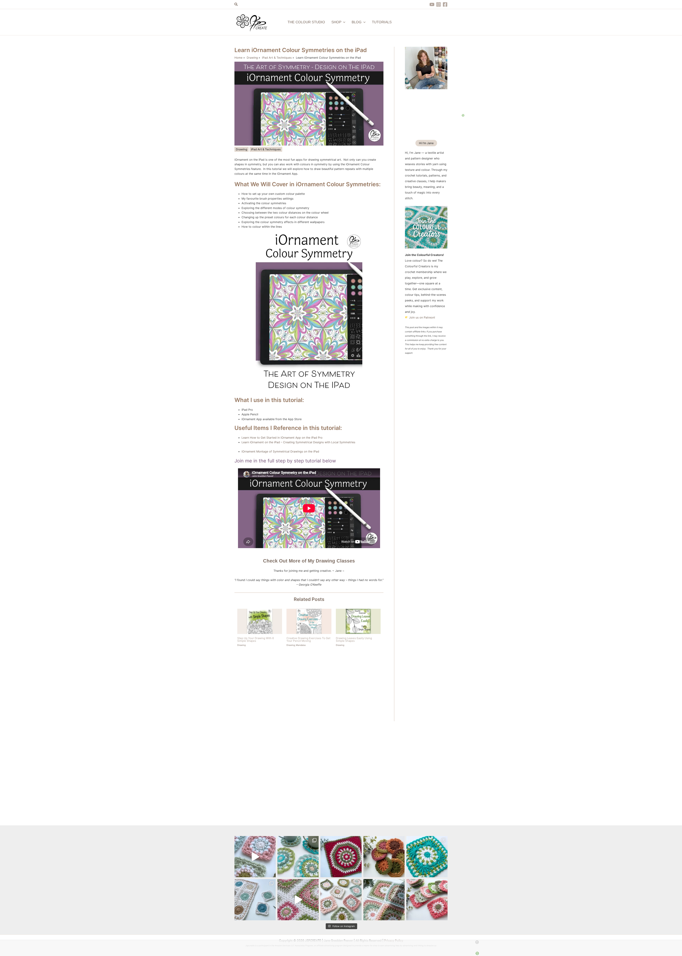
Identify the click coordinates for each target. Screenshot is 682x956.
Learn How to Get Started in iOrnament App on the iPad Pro (282, 437)
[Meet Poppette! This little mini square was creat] (341, 899)
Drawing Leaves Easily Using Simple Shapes (354, 639)
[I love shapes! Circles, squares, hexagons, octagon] (341, 856)
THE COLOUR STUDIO (306, 22)
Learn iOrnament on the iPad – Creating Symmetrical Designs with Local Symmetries (298, 442)
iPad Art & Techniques (266, 149)
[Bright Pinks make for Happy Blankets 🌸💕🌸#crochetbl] (298, 899)
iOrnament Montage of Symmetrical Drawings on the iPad (280, 451)
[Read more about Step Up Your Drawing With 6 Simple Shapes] (259, 621)
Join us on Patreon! (422, 317)
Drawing (241, 149)
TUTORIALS (382, 22)
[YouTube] (431, 4)
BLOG (357, 22)
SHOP (336, 22)
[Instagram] (438, 4)
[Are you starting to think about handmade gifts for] (298, 856)
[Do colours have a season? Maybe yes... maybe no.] (427, 899)
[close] (477, 942)
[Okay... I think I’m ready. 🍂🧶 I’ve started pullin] (384, 856)
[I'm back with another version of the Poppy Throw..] (384, 899)
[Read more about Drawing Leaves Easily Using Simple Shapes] (358, 621)
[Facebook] (445, 4)
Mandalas (301, 645)
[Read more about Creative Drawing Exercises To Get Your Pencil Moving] (308, 621)
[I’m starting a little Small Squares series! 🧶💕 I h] (255, 899)
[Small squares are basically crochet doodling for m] (255, 856)
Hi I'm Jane (426, 143)
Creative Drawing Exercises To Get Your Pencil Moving (308, 639)
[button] (236, 4)
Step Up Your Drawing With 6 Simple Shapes (255, 639)
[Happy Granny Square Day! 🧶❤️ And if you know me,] (427, 856)
